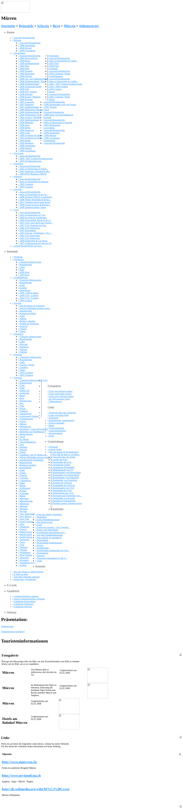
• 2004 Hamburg (25, 143)
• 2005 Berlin (24, 140)
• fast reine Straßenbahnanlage (49, 535)
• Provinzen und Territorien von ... (66, 495)
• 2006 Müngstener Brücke (30, 110)
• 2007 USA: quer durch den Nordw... (35, 223)
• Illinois (22, 485)
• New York (23, 519)
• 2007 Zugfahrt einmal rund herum (34, 202)
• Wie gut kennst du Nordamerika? (63, 452)
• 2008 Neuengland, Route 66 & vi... (35, 220)
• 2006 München (25, 122)
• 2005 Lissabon (25, 184)
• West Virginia (25, 555)
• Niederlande (49, 140)
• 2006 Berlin (24, 128)
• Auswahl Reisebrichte (53, 112)
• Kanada (47, 117)
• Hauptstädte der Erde (61, 462)
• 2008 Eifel (23, 89)
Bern (56, 26)
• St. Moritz (23, 439)
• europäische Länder (60, 465)
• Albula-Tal (23, 390)
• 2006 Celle (24, 133)
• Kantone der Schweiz (61, 483)
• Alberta (22, 318)
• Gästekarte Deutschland (24, 601)
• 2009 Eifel (23, 68)
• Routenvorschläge (27, 313)
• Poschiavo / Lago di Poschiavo (33, 429)
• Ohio (21, 524)
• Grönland (53, 68)
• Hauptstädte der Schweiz (63, 485)
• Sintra (21, 370)
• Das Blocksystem (44, 522)
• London (22, 288)
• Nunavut (23, 326)
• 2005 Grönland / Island (59, 74)
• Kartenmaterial (55, 433)
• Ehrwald (22, 344)
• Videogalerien (55, 401)
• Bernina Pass (24, 401)
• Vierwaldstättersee (27, 442)
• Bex (20, 403)
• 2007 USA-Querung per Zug (32, 225)
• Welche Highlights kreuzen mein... (34, 308)
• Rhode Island (25, 534)
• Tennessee (23, 539)
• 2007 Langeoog (26, 102)
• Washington (24, 552)
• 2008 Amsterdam (26, 45)
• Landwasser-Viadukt (28, 416)
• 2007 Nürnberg (26, 104)
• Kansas (22, 491)
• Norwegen (18, 153)
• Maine (21, 496)
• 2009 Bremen (25, 76)
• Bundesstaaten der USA (62, 488)
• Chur (21, 406)
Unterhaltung (55, 441)
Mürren (69, 26)
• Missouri (23, 506)
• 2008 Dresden (25, 94)
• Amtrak (22, 565)
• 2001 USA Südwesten (29, 238)
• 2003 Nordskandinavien (29, 161)
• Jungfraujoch (24, 413)
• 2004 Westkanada (51, 125)
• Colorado (23, 478)
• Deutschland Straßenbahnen (48, 543)
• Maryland (23, 498)
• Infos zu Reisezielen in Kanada (57, 122)
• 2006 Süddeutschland (28, 120)
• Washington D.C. (26, 563)
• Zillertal (22, 352)
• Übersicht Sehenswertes (29, 262)
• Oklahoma (23, 527)
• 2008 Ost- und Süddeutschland (33, 79)
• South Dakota (25, 537)
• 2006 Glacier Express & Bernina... (34, 205)
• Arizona (22, 475)
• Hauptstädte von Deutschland (65, 475)
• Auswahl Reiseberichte (24, 38)
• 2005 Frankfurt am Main (30, 138)
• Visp (21, 444)
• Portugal (17, 176)
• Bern (21, 398)
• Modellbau (41, 517)
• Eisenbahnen (24, 467)
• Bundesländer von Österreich (65, 477)
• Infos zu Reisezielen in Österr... (33, 169)
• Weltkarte (18, 257)
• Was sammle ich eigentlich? (48, 537)
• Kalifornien (24, 488)
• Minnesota (23, 503)
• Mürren (22, 424)
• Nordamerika (42, 548)
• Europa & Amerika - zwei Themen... (52, 527)
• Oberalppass (24, 426)
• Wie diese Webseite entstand (26, 577)
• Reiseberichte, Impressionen (61, 420)
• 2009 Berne (24, 61)
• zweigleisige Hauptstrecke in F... (50, 532)
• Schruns (22, 349)
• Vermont (22, 547)
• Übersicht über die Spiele (63, 457)
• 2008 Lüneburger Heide (29, 86)
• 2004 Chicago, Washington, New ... (35, 233)
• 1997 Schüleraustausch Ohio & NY (35, 243)
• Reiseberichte (25, 264)
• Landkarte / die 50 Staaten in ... (33, 455)
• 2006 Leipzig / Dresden (29, 117)
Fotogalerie (54, 385)
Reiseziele (26, 26)
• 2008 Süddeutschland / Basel (32, 81)
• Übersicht (53, 447)
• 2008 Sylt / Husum (27, 92)
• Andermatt (23, 393)
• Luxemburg (49, 128)
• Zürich (22, 452)
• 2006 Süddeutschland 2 (29, 112)
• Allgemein (53, 418)
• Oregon (22, 529)
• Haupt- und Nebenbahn (46, 530)
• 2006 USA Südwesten (29, 228)
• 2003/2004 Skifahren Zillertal (32, 174)
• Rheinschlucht (25, 434)
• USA (16, 210)
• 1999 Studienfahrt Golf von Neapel (59, 104)
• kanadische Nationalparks (63, 501)
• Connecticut (24, 480)
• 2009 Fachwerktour (27, 58)
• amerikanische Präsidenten (31, 460)
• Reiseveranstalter (56, 423)
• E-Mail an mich (20, 574)
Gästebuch (13, 590)
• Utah (21, 545)
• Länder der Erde (59, 459)
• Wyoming (23, 560)
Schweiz (43, 26)
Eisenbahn (57, 508)
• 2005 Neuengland (27, 230)
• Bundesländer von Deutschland (66, 472)
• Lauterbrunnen (25, 419)
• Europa (39, 545)
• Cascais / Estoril (26, 365)
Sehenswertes (89, 26)
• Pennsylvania (25, 532)
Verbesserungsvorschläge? (13, 631)
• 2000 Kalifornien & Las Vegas (32, 241)
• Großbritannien (55, 76)
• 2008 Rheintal (25, 99)
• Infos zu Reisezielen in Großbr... (63, 81)
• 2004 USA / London (28, 298)
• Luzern (22, 421)
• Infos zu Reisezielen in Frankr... (63, 61)
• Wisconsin (23, 557)
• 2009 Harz (23, 66)
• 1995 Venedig (50, 107)
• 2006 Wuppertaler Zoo (29, 115)
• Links (21, 267)
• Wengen (22, 447)
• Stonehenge (24, 290)
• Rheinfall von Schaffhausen (31, 431)
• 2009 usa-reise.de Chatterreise (32, 217)
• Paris (21, 270)
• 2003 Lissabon (25, 187)
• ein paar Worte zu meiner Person (28, 572)
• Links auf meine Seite (58, 415)
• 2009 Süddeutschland (28, 63)
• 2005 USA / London (28, 295)
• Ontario (22, 329)
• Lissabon (23, 367)
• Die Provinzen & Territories (31, 306)
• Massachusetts (25, 501)
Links (51, 407)
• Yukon (22, 331)
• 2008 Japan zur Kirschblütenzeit (58, 115)
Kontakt (40, 566)
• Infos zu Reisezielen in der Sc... (33, 194)
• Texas (21, 542)
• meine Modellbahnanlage (47, 519)
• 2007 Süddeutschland (28, 107)
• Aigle (21, 388)
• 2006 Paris (53, 66)
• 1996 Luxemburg (26, 50)
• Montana (23, 509)
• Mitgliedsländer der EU (62, 470)
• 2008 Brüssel (25, 48)
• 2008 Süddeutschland (28, 84)
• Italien (51, 99)
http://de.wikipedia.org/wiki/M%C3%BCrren (35, 789)
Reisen (10, 32)
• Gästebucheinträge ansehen (26, 596)
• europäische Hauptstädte (62, 467)
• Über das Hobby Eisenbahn (48, 514)
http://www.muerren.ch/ (19, 762)
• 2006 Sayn (23, 125)
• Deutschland (19, 53)
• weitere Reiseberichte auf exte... (28, 246)
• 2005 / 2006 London (58, 86)
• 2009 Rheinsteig (26, 74)
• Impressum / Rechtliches (24, 579)
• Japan (46, 110)
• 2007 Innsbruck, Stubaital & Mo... (34, 171)
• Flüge (51, 425)
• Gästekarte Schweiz (22, 606)
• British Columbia (26, 321)
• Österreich (18, 163)
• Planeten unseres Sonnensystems (66, 503)
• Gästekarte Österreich (23, 604)
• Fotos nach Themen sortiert (61, 396)
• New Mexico (25, 516)
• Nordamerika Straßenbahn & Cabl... (52, 550)
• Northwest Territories (28, 324)
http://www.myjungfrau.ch (21, 775)
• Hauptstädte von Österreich (64, 480)
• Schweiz (17, 189)
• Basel (21, 396)
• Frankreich (53, 56)
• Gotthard (23, 411)
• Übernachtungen (56, 428)
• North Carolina (25, 521)
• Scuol (21, 437)
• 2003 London (54, 89)
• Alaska (22, 473)
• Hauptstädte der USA (61, 490)
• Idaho (21, 483)
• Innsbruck (23, 347)
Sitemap (11, 612)
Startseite (8, 26)
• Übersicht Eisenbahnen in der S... (51, 558)
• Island (51, 92)
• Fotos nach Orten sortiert (59, 394)
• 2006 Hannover (26, 130)
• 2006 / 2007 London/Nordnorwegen (65, 84)
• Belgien (17, 40)
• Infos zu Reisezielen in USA (31, 215)
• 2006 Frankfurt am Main (30, 135)
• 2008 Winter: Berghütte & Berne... (34, 199)
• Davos (22, 408)
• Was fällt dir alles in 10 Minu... (65, 454)
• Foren (51, 436)
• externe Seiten (55, 449)
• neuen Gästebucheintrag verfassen (29, 599)
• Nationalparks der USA (62, 493)
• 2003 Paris (53, 63)
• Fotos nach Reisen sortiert (60, 391)
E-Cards (12, 585)
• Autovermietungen (57, 430)
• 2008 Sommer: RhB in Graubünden (35, 197)
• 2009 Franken (25, 71)
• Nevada (22, 511)
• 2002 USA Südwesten (29, 235)
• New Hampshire (26, 514)
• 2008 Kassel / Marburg (29, 97)
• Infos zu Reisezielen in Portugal (33, 181)
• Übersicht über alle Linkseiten (62, 412)
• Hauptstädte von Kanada (63, 498)
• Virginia (22, 550)
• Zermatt (22, 449)
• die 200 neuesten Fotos (59, 399)
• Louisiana (23, 493)
